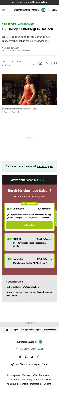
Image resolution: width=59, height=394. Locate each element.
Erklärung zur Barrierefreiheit (36, 379)
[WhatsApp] (26, 357)
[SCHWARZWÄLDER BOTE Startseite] (30, 10)
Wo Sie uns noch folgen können (32, 364)
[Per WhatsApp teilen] (46, 63)
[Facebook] (38, 357)
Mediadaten (14, 379)
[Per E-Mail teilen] (40, 63)
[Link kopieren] (28, 63)
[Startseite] (7, 330)
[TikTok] (32, 357)
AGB (34, 375)
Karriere (26, 375)
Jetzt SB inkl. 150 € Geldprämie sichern (29, 2)
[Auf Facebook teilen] (34, 63)
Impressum (36, 384)
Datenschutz (45, 375)
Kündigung (12, 384)
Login (54, 10)
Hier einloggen (45, 166)
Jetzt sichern (29, 225)
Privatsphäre (13, 375)
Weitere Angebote (31, 287)
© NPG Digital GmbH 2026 (29, 348)
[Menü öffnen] (3, 10)
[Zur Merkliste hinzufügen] (55, 63)
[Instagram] (21, 357)
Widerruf (48, 384)
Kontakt (24, 384)
